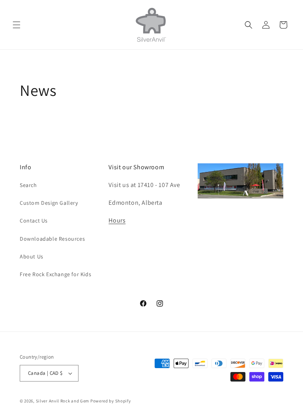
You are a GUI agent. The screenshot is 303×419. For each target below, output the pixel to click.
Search (28, 185)
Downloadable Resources (52, 238)
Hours (116, 220)
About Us (31, 256)
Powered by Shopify (110, 401)
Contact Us (34, 220)
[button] (16, 25)
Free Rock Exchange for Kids (55, 274)
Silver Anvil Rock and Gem (63, 401)
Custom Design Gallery (49, 202)
